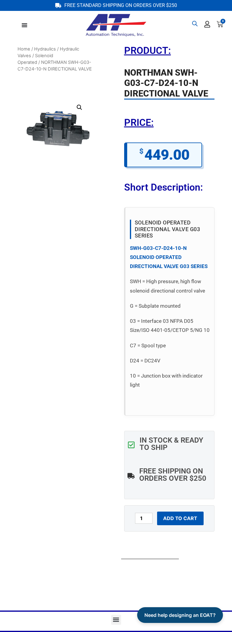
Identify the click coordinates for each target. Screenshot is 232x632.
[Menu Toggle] (24, 25)
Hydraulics (45, 49)
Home (24, 49)
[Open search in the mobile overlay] (195, 23)
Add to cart (180, 518)
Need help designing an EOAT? (180, 615)
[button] (79, 107)
